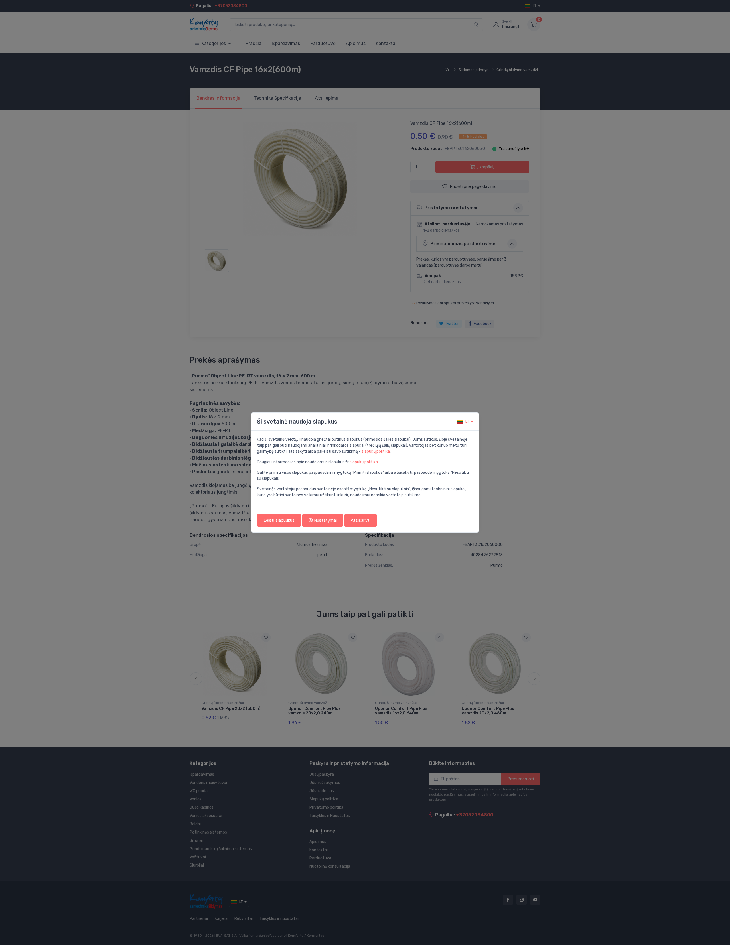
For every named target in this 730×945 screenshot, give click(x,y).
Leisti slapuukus (279, 520)
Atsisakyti (360, 520)
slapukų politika (376, 451)
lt (467, 421)
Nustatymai (325, 520)
